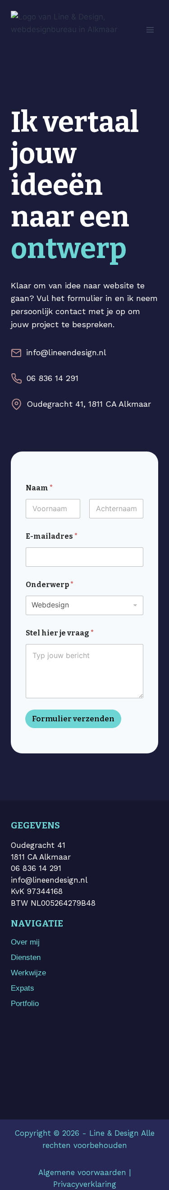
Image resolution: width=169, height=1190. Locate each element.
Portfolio (25, 1003)
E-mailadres (52, 536)
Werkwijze (28, 973)
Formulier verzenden (73, 719)
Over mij (25, 942)
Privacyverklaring (84, 1184)
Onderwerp (49, 584)
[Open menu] (150, 30)
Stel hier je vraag (60, 633)
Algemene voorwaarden (82, 1172)
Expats (22, 988)
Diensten (26, 957)
